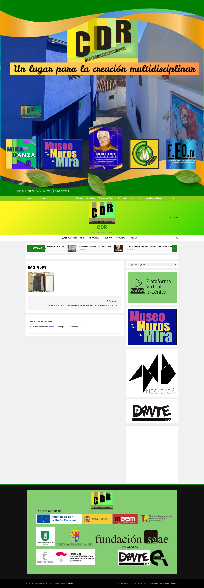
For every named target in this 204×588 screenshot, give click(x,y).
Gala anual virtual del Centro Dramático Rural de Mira (141, 198)
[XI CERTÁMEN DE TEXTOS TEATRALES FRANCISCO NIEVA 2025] (81, 249)
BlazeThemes (68, 583)
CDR (102, 227)
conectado (53, 327)
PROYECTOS (94, 238)
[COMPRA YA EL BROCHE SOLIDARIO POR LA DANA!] (150, 249)
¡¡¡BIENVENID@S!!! (69, 238)
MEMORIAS (120, 238)
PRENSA (133, 238)
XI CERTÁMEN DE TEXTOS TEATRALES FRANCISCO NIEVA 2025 (115, 246)
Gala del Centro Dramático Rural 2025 (57, 246)
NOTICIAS (108, 238)
